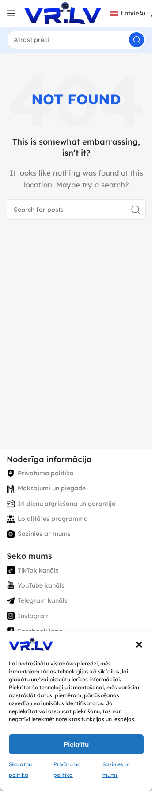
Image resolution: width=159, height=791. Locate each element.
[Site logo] (62, 12)
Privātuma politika (46, 473)
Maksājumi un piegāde (52, 488)
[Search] (136, 39)
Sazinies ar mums (44, 534)
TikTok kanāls (38, 570)
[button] (139, 644)
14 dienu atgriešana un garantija (67, 504)
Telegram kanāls (43, 600)
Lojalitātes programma (53, 519)
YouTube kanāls (41, 585)
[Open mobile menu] (11, 13)
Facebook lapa (40, 631)
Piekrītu (76, 744)
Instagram (34, 616)
